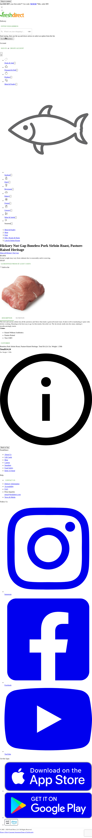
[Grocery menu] (11, 210)
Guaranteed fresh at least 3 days (16, 264)
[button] (46, 267)
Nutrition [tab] (20, 318)
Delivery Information (11, 484)
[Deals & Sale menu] (15, 63)
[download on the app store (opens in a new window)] (48, 791)
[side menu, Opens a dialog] (2, 10)
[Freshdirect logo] (12, 17)
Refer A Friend (9, 471)
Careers (7, 463)
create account (17, 48)
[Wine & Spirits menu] (16, 217)
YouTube (7, 754)
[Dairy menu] (9, 182)
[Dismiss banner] (2, 7)
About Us (7, 455)
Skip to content (6, 1)
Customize (5, 343)
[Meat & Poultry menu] (16, 84)
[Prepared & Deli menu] (17, 70)
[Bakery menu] (10, 196)
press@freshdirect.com (12, 494)
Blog (6, 460)
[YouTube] (48, 751)
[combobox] (15, 31)
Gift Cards (8, 457)
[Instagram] (48, 592)
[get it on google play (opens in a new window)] (48, 818)
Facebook (7, 685)
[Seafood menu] (11, 175)
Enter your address (9, 26)
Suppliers (7, 465)
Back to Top (5, 447)
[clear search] (29, 31)
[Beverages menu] (13, 189)
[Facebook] (48, 682)
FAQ (6, 489)
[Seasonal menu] (12, 223)
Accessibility (9, 486)
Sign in (4, 48)
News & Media (9, 497)
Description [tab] (7, 318)
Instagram (7, 594)
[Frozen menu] (10, 203)
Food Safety (8, 468)
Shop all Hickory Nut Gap (9, 253)
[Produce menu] (11, 77)
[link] (46, 399)
